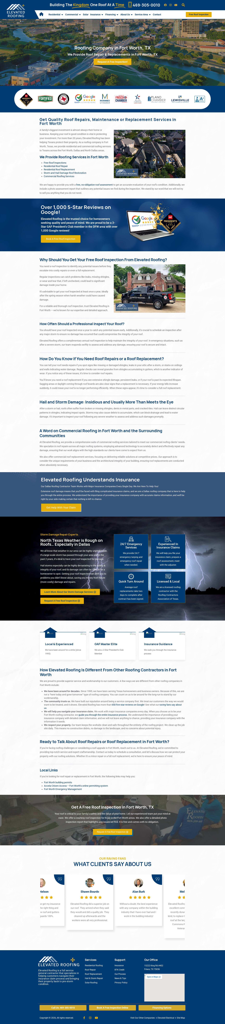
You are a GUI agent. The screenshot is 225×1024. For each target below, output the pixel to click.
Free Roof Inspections (55, 162)
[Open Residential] (62, 14)
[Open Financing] (117, 14)
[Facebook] (165, 5)
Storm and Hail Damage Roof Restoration (65, 173)
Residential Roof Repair (56, 166)
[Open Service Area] (150, 14)
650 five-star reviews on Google (128, 704)
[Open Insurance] (102, 14)
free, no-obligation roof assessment (94, 184)
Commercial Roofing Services (59, 176)
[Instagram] (170, 5)
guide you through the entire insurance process (103, 714)
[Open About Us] (132, 14)
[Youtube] (175, 5)
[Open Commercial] (80, 14)
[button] (183, 5)
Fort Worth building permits (58, 782)
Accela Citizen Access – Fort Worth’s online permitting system (76, 785)
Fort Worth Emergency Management (63, 789)
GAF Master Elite (106, 644)
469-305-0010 (146, 5)
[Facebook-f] (84, 1018)
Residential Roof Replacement (59, 169)
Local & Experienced (59, 644)
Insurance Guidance (158, 644)
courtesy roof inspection (88, 817)
